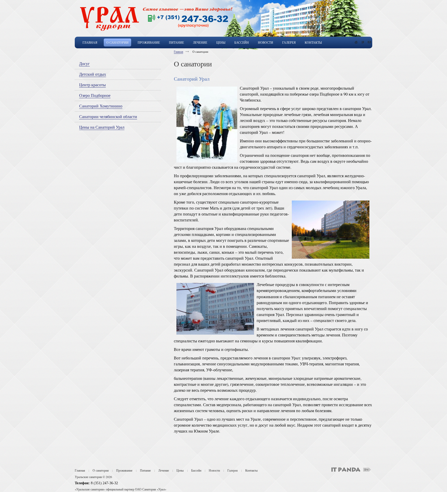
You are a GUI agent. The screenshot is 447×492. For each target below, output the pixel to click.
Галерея (232, 470)
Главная (178, 51)
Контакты (251, 470)
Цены (180, 470)
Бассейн (196, 470)
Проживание (124, 470)
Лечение (163, 470)
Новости (214, 470)
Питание (145, 470)
